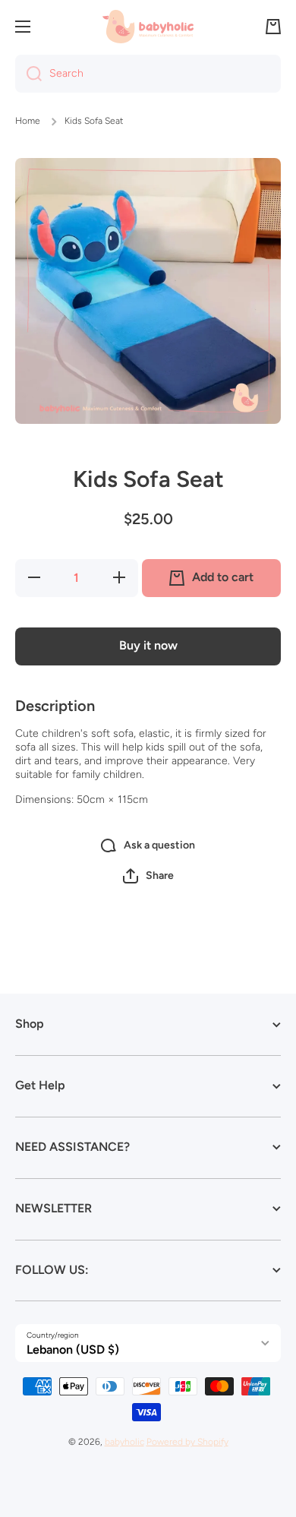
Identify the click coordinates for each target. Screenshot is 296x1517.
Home (27, 120)
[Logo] (148, 26)
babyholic (124, 1441)
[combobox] (148, 74)
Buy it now (148, 645)
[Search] (28, 74)
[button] (273, 26)
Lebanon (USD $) (73, 1349)
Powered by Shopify (187, 1441)
